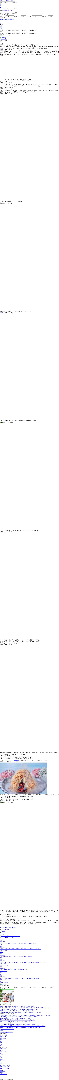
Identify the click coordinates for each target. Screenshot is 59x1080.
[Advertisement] (29, 68)
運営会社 (2, 1072)
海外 (1, 1045)
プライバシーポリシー (6, 1065)
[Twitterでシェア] (4, 37)
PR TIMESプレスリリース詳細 (8, 927)
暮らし (1, 1059)
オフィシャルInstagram (13, 760)
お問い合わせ (3, 1074)
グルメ (1, 1050)
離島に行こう (3, 19)
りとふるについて (4, 1063)
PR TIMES (6, 929)
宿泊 (1, 1053)
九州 (1, 1042)
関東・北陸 (3, 1036)
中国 (1, 1039)
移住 (1, 1056)
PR (0, 1062)
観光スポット (3, 1048)
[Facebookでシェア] (5, 36)
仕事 (1, 1057)
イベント (2, 1054)
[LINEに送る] (3, 39)
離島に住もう (10, 19)
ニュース (2, 1060)
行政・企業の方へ (4, 1066)
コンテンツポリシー (5, 1068)
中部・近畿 (3, 1038)
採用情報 (2, 1071)
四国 (1, 1041)
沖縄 (1, 1044)
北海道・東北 (3, 1035)
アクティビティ (4, 1051)
